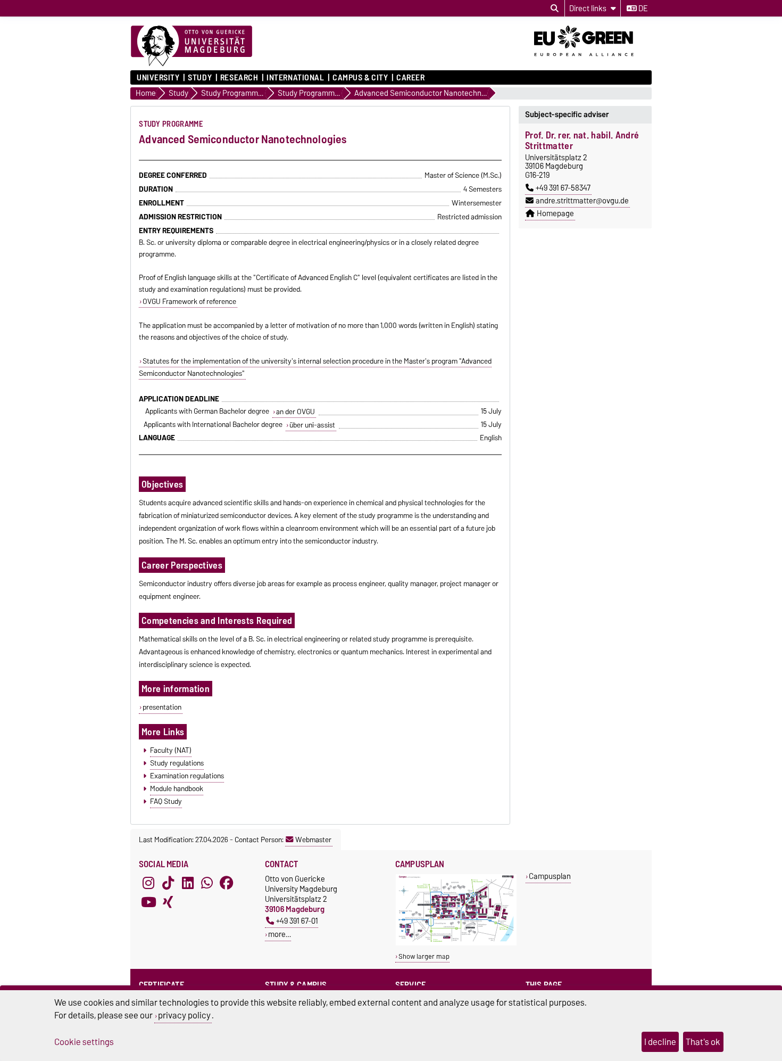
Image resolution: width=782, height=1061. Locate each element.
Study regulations (177, 762)
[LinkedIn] (187, 883)
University (158, 77)
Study (200, 77)
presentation (162, 707)
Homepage (555, 213)
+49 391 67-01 (297, 920)
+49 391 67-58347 (563, 188)
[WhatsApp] (207, 883)
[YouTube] (148, 902)
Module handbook (176, 788)
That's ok (703, 1041)
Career (410, 77)
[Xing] (168, 902)
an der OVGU (295, 411)
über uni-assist (312, 425)
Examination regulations (187, 775)
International (295, 77)
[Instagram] (148, 883)
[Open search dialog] (554, 8)
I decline (660, 1041)
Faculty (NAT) (171, 750)
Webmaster (313, 839)
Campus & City (360, 77)
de (642, 8)
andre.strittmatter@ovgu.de (582, 200)
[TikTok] (168, 883)
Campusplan (550, 876)
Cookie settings (84, 1041)
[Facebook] (226, 883)
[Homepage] (191, 46)
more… (279, 934)
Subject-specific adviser (567, 114)
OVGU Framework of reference (189, 301)
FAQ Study (166, 801)
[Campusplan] (456, 943)
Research (239, 77)
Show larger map (424, 956)
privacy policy (184, 1015)
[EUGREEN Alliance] (593, 60)
